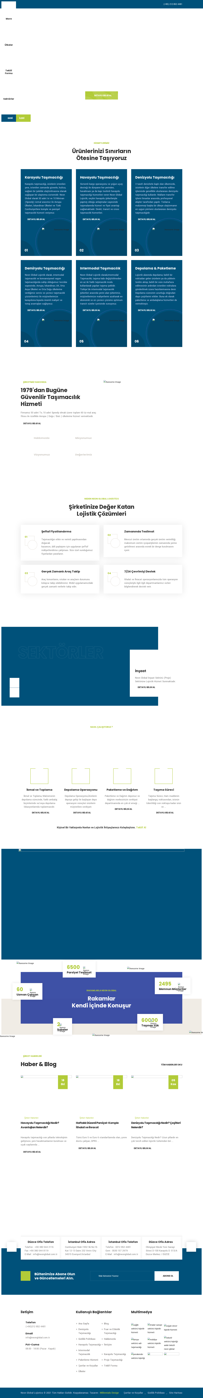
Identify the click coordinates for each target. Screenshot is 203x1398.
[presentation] (14, 683)
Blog (106, 1323)
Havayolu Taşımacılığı (89, 1344)
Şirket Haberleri (34, 1129)
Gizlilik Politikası (86, 1339)
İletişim (153, 17)
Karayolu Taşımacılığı (115, 1354)
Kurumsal (88, 17)
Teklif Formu (110, 1365)
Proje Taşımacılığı (113, 1359)
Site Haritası (175, 1392)
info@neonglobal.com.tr (38, 1337)
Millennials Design (109, 1392)
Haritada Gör (76, 1253)
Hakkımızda (110, 1339)
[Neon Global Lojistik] (36, 17)
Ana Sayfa (70, 17)
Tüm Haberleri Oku (171, 1064)
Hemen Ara (34, 1253)
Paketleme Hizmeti (88, 1359)
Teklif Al (141, 827)
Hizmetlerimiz (107, 17)
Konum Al (175, 17)
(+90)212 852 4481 (36, 1326)
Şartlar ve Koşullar (88, 1365)
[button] (8, 118)
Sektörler (138, 17)
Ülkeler (124, 17)
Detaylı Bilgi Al (36, 219)
